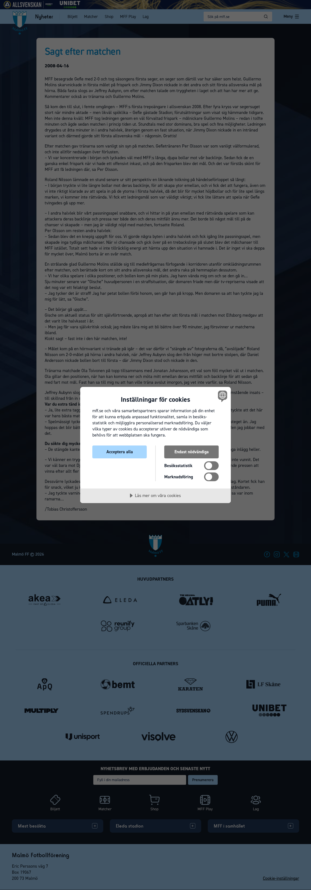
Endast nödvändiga (191, 452)
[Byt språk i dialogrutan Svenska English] (222, 396)
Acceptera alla (119, 452)
